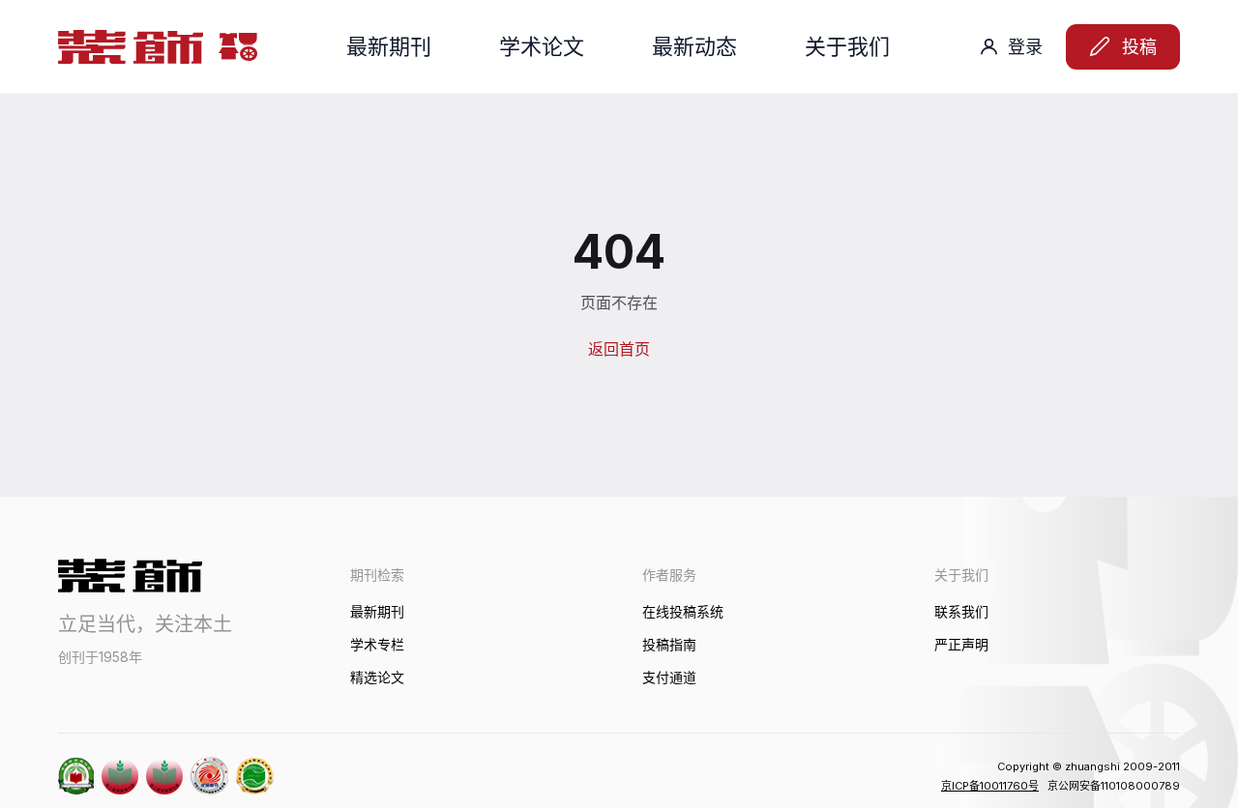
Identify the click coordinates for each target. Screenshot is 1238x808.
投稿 (1139, 47)
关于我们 (847, 46)
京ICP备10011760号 (990, 786)
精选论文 (377, 677)
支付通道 (669, 677)
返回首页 (619, 349)
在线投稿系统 (682, 611)
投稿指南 (669, 644)
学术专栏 (377, 644)
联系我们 (961, 611)
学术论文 (541, 46)
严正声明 (961, 644)
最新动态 (694, 46)
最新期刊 (388, 46)
